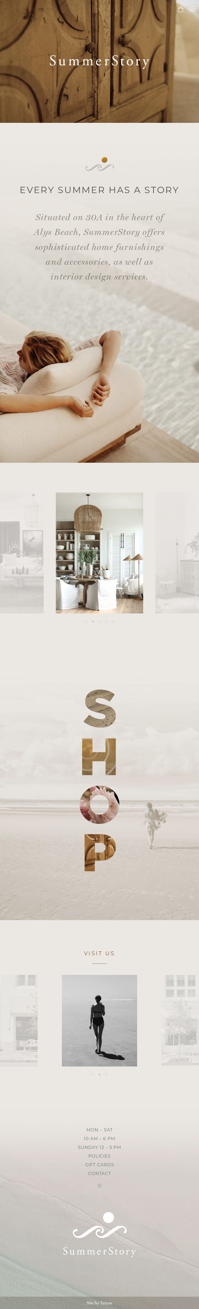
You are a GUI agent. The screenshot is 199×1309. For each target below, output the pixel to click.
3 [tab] (99, 621)
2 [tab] (93, 621)
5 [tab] (113, 621)
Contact (99, 1173)
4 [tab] (106, 621)
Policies (99, 1156)
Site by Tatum (99, 1302)
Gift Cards (99, 1165)
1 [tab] (86, 621)
